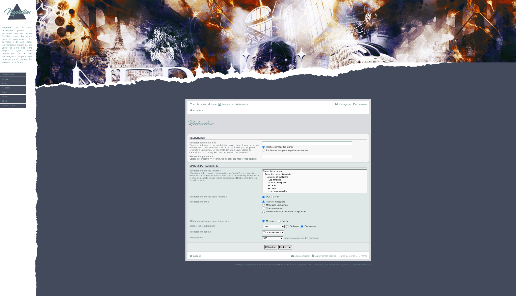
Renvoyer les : (197, 237)
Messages (270, 221)
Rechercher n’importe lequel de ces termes (286, 150)
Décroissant (310, 226)
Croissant (294, 226)
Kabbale (6, 88)
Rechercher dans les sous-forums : (208, 196)
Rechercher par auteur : (201, 156)
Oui (267, 196)
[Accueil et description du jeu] (314, 174)
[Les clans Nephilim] (314, 191)
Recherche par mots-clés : (203, 142)
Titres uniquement (274, 208)
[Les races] (314, 185)
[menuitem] (211, 104)
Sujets (284, 221)
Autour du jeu (8, 105)
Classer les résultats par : (202, 226)
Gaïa (4, 92)
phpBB (251, 264)
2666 (4, 101)
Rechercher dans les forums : (205, 170)
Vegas (5, 79)
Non (276, 196)
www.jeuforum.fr (362, 264)
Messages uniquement (276, 205)
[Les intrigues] (314, 180)
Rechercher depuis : (200, 232)
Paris (4, 83)
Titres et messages (275, 201)
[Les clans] (314, 188)
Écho (4, 97)
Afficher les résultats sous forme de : (209, 221)
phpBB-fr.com (306, 264)
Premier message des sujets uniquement (285, 211)
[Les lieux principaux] (314, 182)
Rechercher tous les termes (279, 147)
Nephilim (17, 12)
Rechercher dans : (199, 201)
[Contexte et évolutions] (314, 177)
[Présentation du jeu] (314, 171)
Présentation (8, 74)
